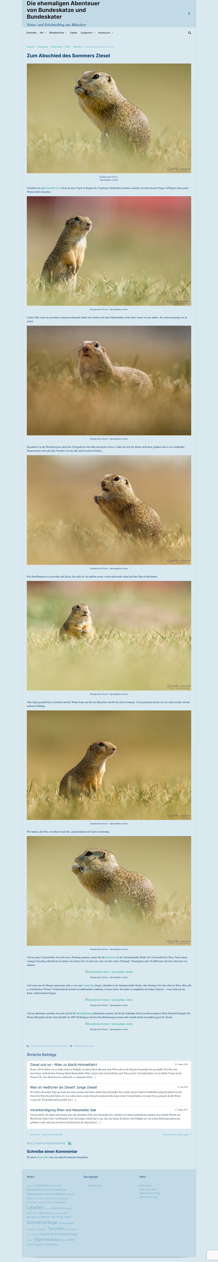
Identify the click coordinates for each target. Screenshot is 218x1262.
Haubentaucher (45, 1202)
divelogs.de (94, 1185)
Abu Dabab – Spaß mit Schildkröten (46, 1134)
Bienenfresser (54, 1185)
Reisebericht (33, 1217)
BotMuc (60, 1194)
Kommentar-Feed (150, 1193)
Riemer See (48, 1217)
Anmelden (146, 1185)
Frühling (41, 1199)
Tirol (28, 1235)
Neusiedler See (52, 187)
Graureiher (32, 1202)
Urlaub (29, 1240)
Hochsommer (56, 46)
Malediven (57, 1208)
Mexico (69, 1208)
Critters (71, 1194)
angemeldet (43, 1157)
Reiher (65, 1213)
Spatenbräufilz (66, 1223)
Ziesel (91, 1045)
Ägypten (39, 1244)
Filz (35, 1199)
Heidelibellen (60, 1202)
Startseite (31, 46)
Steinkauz (31, 1229)
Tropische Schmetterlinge (58, 1234)
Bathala (40, 1185)
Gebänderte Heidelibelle (56, 1198)
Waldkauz (52, 1239)
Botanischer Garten (41, 1194)
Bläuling (49, 1189)
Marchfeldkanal (84, 1013)
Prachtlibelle (56, 1213)
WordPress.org (148, 1197)
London (48, 1209)
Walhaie (64, 1240)
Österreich (77, 46)
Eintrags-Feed (148, 1189)
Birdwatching (35, 1189)
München (44, 1213)
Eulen (30, 1198)
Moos (35, 1213)
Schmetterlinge (42, 1222)
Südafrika (41, 1229)
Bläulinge (60, 1189)
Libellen (35, 1207)
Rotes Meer (63, 1217)
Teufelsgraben (71, 1229)
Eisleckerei (110, 957)
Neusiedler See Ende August (176, 1134)
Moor (29, 1213)
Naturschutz (43, 46)
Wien (67, 46)
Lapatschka (88, 985)
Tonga (34, 1234)
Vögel (38, 1239)
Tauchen (55, 1228)
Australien (31, 1186)
